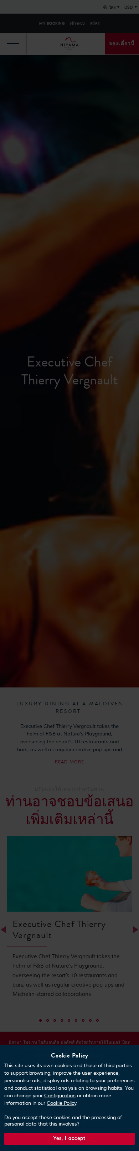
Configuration (60, 1096)
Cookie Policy (61, 1103)
